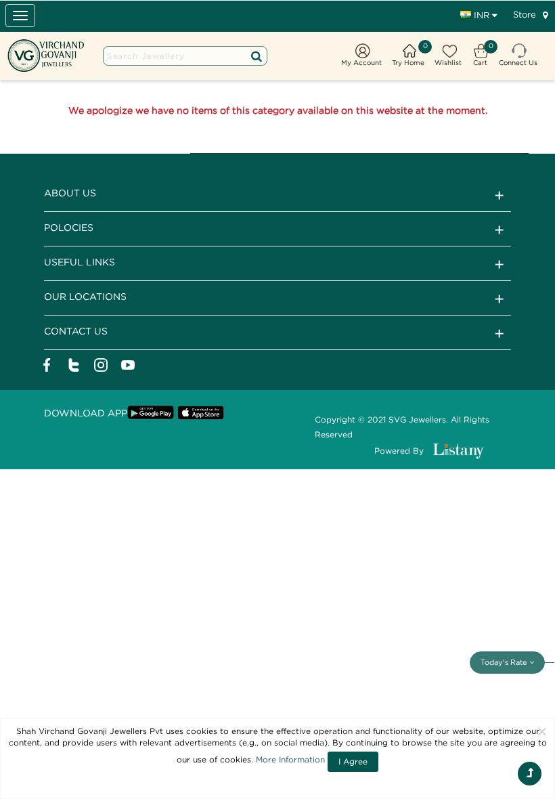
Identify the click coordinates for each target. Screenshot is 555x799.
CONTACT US (76, 331)
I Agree (353, 761)
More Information (290, 759)
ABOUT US (70, 193)
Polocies (68, 227)
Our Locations (85, 296)
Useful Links (79, 262)
